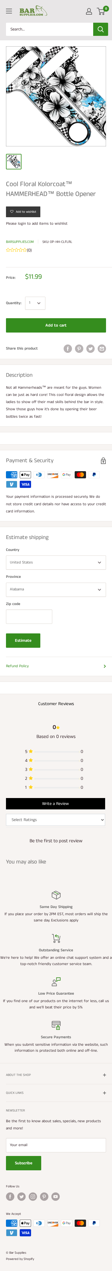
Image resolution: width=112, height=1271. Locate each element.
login (22, 223)
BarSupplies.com (20, 241)
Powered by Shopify (20, 1259)
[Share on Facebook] (68, 348)
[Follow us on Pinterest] (44, 1196)
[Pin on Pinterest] (79, 348)
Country (12, 550)
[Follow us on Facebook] (10, 1196)
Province (13, 577)
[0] (101, 11)
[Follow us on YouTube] (55, 1196)
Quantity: (14, 303)
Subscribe (23, 1163)
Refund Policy (17, 666)
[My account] (89, 11)
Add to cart (56, 325)
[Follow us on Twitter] (21, 1196)
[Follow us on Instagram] (33, 1196)
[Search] (100, 29)
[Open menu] (9, 11)
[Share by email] (102, 348)
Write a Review (55, 804)
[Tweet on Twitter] (90, 348)
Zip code (13, 604)
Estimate (23, 641)
